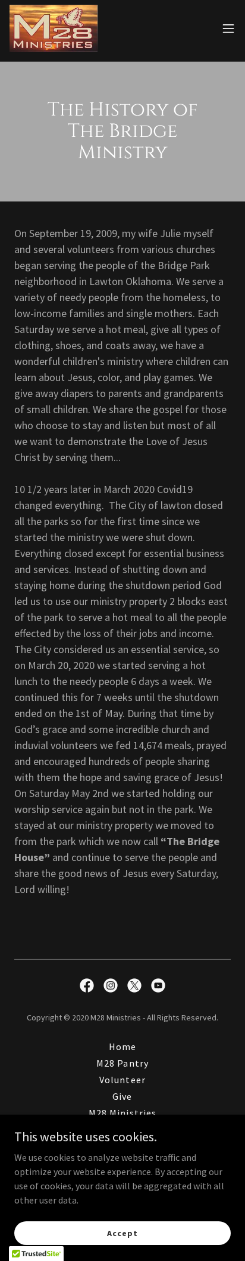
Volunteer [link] (122, 1080)
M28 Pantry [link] (122, 1063)
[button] (228, 28)
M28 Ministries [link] (122, 1113)
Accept (122, 1232)
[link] (54, 28)
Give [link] (122, 1096)
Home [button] (122, 1046)
